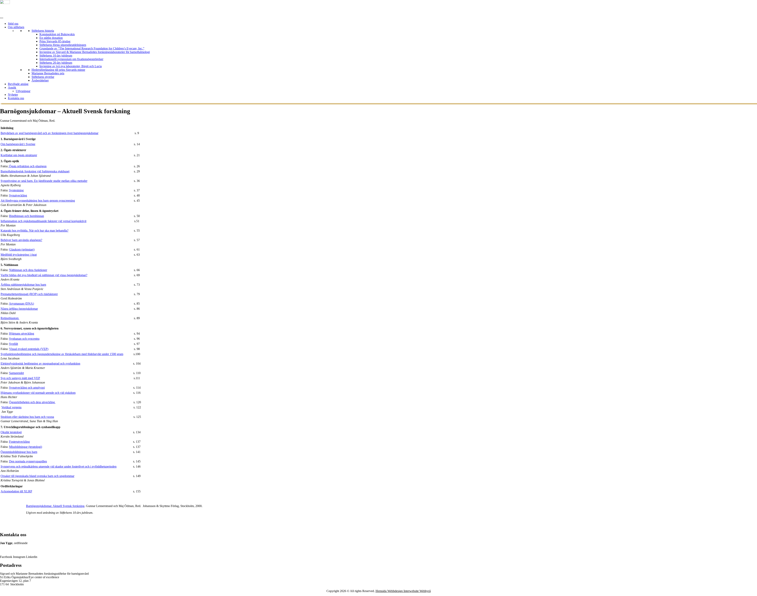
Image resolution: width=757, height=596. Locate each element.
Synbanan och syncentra (24, 338)
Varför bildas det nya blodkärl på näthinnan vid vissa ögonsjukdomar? (44, 275)
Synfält (13, 343)
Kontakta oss (16, 98)
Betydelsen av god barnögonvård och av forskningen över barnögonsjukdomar (49, 133)
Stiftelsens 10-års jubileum (55, 55)
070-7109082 (8, 546)
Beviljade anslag (18, 84)
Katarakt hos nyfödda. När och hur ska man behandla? (34, 230)
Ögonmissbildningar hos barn (19, 452)
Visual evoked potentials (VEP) (28, 349)
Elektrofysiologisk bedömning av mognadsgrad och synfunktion (40, 363)
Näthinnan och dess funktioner (28, 270)
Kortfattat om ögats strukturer (19, 155)
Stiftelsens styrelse (43, 77)
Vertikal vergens (11, 407)
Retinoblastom (10, 318)
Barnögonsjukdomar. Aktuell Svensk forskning (55, 506)
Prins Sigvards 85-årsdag (54, 41)
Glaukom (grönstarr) (21, 249)
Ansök (12, 87)
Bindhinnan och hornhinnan (26, 216)
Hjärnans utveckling (21, 333)
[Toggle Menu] (1, 18)
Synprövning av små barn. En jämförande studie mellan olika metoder (44, 180)
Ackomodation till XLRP (16, 491)
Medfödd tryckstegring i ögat (19, 254)
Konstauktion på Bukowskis (57, 34)
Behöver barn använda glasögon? (21, 240)
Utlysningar (23, 91)
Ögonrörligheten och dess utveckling (32, 402)
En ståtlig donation (51, 37)
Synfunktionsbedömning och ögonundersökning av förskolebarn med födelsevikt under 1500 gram (62, 354)
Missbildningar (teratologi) (25, 446)
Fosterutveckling (19, 441)
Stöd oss (13, 23)
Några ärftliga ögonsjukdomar (19, 308)
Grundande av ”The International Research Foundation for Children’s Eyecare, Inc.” (91, 48)
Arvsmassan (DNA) (21, 303)
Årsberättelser (40, 80)
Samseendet (16, 373)
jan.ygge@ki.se (10, 550)
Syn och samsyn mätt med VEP (20, 378)
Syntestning (16, 190)
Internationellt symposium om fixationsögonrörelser (71, 59)
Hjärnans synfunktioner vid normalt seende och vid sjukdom (38, 392)
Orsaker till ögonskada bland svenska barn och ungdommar (37, 476)
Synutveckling (18, 195)
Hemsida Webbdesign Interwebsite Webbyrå (403, 591)
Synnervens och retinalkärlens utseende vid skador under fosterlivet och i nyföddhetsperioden (59, 466)
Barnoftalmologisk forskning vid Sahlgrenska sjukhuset (35, 171)
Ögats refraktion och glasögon (27, 166)
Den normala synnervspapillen (28, 461)
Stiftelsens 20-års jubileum (55, 62)
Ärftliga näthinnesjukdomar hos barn (23, 284)
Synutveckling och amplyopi (27, 387)
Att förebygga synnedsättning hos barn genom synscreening (38, 200)
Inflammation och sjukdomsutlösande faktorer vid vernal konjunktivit (43, 221)
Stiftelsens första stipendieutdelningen (62, 45)
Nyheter (13, 94)
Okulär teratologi (11, 432)
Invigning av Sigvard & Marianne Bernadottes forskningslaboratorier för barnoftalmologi (94, 52)
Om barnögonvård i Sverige (18, 144)
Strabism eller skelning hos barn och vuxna (27, 416)
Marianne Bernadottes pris (48, 73)
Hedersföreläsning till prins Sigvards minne (58, 69)
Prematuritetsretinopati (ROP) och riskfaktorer (29, 294)
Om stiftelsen (16, 27)
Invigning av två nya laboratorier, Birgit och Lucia (70, 66)
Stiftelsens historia (43, 30)
